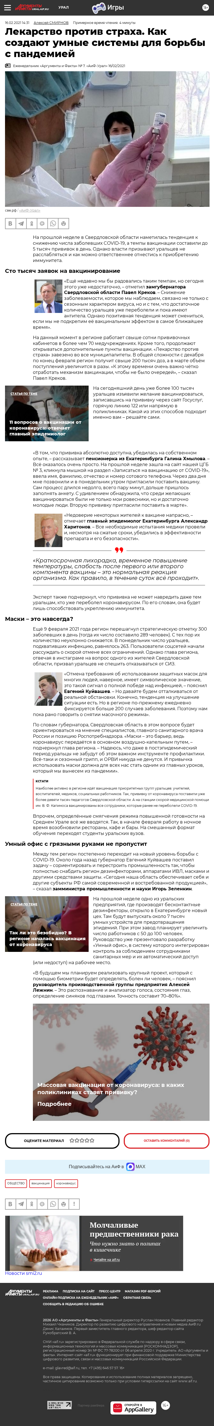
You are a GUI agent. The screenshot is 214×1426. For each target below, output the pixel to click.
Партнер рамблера (91, 1405)
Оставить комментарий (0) (167, 1141)
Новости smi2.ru (23, 1273)
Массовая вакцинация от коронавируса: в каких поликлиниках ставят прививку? (110, 1089)
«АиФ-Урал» (29, 210)
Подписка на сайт (78, 1291)
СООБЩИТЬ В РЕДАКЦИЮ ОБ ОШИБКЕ (73, 1304)
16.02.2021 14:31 (17, 23)
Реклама (50, 1291)
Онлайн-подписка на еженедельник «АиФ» (81, 1298)
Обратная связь (137, 1298)
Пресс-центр (109, 1291)
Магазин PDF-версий (142, 1291)
